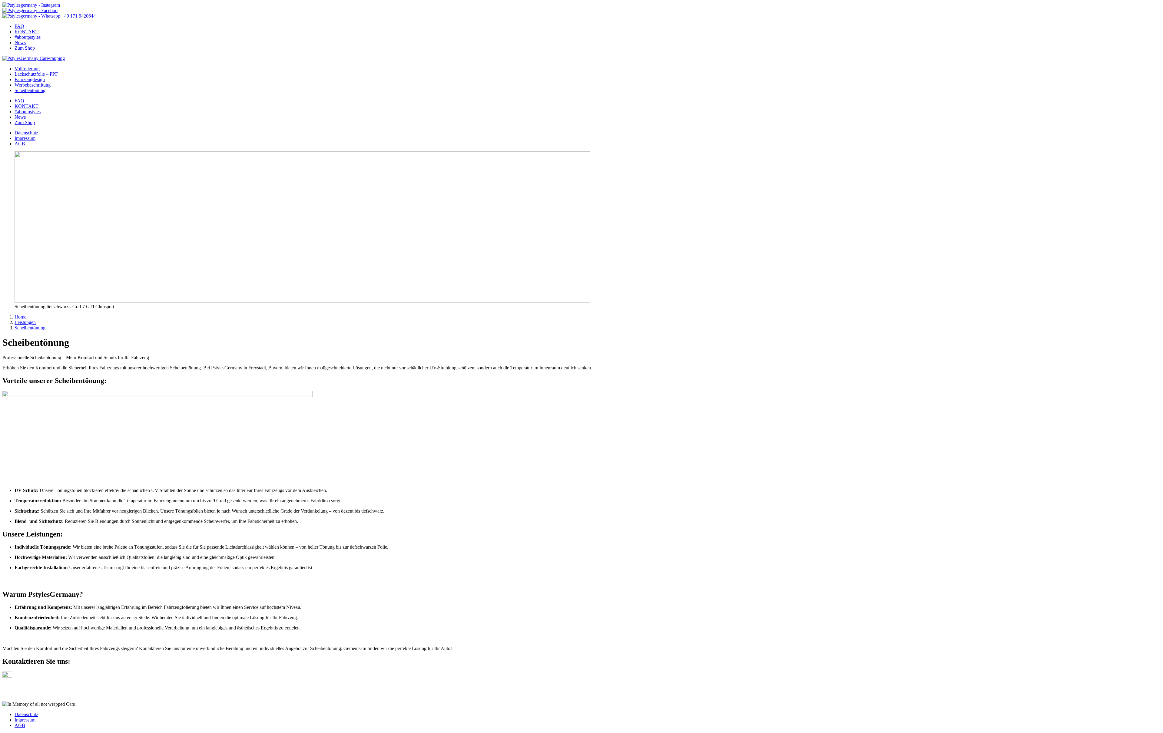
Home (20, 316)
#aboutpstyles (28, 37)
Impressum (25, 138)
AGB (20, 143)
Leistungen (25, 322)
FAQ (19, 26)
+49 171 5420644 (78, 15)
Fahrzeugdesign (30, 79)
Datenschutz (26, 132)
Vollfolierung (27, 68)
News (20, 42)
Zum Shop (25, 48)
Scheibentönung (30, 90)
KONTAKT (26, 31)
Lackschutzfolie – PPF (36, 74)
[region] (581, 230)
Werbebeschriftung (33, 84)
